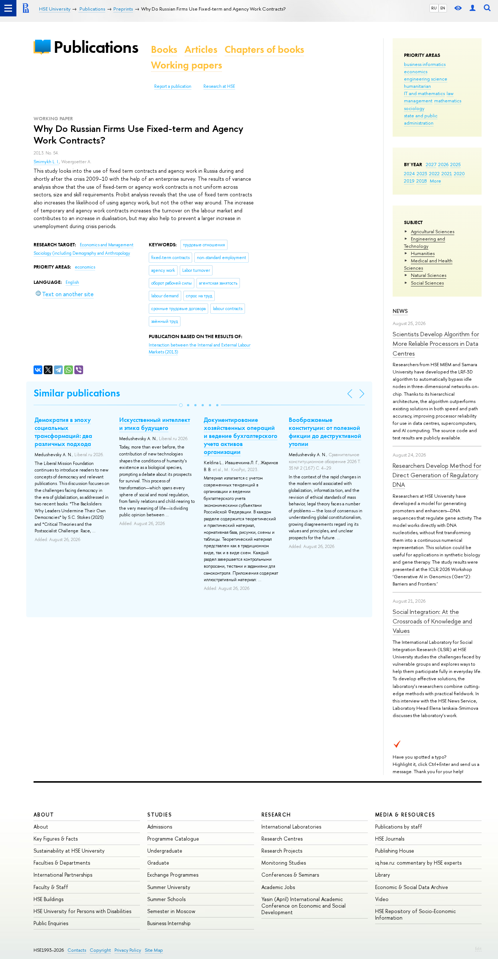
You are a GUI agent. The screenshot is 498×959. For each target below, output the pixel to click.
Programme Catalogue (173, 838)
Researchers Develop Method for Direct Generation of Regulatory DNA (437, 475)
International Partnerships (63, 874)
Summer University (168, 887)
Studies (159, 814)
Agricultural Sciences (432, 231)
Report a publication (172, 86)
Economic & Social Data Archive (411, 887)
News (400, 311)
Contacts (76, 950)
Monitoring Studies (283, 862)
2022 (434, 173)
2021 (446, 173)
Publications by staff (398, 826)
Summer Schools (166, 899)
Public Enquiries (51, 923)
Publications (96, 47)
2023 (422, 173)
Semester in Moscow (171, 911)
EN (442, 8)
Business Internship (169, 923)
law (450, 93)
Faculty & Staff (51, 887)
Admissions (159, 826)
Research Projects (281, 850)
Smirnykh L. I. (46, 162)
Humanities (423, 253)
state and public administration (420, 119)
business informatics (425, 64)
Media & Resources (405, 814)
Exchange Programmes (172, 874)
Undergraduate (164, 850)
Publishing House (394, 850)
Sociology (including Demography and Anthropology (82, 253)
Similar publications (77, 393)
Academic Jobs (278, 887)
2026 (443, 164)
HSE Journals (389, 838)
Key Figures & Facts (56, 838)
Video (382, 899)
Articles (200, 49)
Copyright (100, 950)
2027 (431, 164)
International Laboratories (291, 826)
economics (415, 71)
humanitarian (417, 86)
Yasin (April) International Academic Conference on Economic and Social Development (303, 906)
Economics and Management (106, 245)
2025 (455, 164)
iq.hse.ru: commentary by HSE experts (418, 862)
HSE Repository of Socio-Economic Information (415, 914)
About (44, 814)
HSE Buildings (48, 899)
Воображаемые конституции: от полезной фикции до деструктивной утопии (325, 432)
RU (434, 8)
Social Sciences (427, 282)
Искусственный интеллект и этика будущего (154, 424)
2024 (409, 173)
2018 (421, 180)
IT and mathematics (424, 93)
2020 (459, 173)
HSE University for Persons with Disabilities (82, 911)
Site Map (154, 950)
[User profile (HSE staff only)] (472, 8)
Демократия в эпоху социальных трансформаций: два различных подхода (63, 432)
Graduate (158, 862)
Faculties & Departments (62, 862)
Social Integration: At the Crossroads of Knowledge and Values (432, 621)
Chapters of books (264, 49)
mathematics (447, 100)
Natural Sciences (428, 275)
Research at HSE (219, 86)
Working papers (186, 65)
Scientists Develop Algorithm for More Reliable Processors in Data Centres (436, 343)
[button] (180, 405)
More (435, 180)
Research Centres (282, 838)
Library (382, 874)
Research (276, 814)
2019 (409, 180)
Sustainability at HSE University (69, 850)
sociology (414, 108)
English (72, 282)
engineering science (425, 78)
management (418, 100)
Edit (478, 948)
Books (164, 49)
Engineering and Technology (424, 242)
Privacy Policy (127, 950)
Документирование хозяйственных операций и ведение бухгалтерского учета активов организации (240, 436)
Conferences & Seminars (290, 874)
